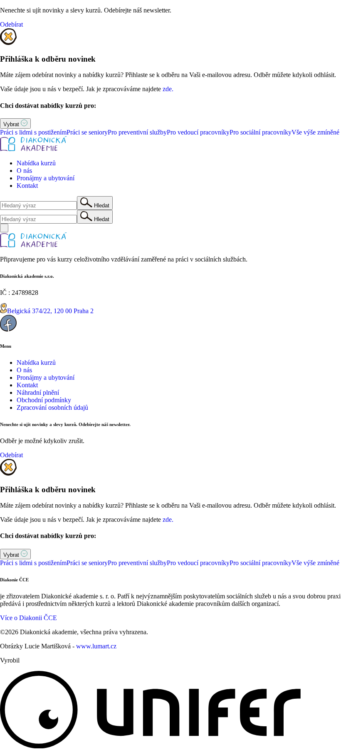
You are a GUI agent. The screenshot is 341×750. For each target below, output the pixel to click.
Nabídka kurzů (36, 163)
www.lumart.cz (96, 646)
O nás (24, 170)
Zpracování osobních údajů (52, 407)
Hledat (100, 205)
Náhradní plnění (38, 392)
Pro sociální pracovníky (261, 132)
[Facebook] (8, 329)
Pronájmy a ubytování (45, 178)
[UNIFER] (150, 746)
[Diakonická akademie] (33, 148)
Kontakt (27, 185)
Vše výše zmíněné (315, 132)
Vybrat (12, 124)
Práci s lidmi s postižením (33, 132)
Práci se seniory (87, 132)
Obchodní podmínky (44, 400)
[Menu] (4, 228)
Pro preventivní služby (137, 132)
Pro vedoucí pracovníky (198, 132)
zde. (168, 88)
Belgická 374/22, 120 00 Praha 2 (50, 310)
